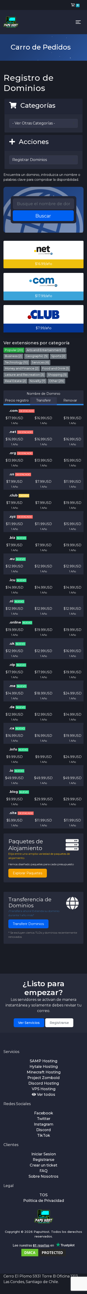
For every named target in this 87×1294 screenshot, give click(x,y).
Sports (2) (58, 356)
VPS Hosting (43, 1089)
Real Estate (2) (15, 381)
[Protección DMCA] (43, 1252)
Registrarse (59, 1023)
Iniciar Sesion (43, 1154)
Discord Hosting (43, 1083)
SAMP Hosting (43, 1061)
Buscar (43, 216)
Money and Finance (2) (22, 368)
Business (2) (13, 356)
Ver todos (45, 1094)
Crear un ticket (43, 1165)
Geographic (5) (37, 356)
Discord (43, 1130)
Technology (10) (16, 362)
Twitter (43, 1118)
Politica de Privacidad (43, 1200)
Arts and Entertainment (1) (46, 350)
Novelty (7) (37, 381)
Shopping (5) (57, 374)
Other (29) (56, 381)
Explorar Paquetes (27, 873)
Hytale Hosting (43, 1066)
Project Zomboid (43, 1078)
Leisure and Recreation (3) (24, 374)
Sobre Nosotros (43, 1176)
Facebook (43, 1113)
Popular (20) (14, 350)
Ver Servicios (29, 1023)
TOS (43, 1195)
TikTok (43, 1135)
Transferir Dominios (28, 924)
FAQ (43, 1171)
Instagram (43, 1124)
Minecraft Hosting (44, 1072)
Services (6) (40, 362)
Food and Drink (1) (55, 368)
